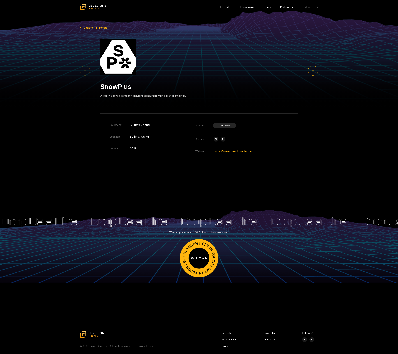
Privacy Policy (145, 346)
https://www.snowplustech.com (233, 151)
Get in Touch (310, 7)
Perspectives (247, 7)
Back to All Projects (95, 27)
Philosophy (286, 7)
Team (267, 7)
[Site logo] (93, 7)
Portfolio (225, 7)
